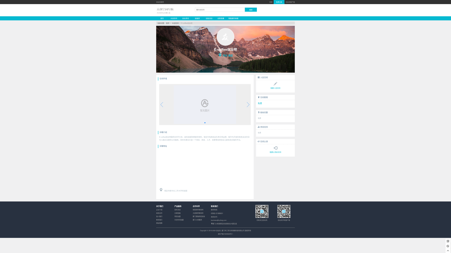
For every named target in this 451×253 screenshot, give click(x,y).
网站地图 (159, 223)
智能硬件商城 (233, 18)
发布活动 (177, 209)
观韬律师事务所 (198, 209)
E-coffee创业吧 (186, 23)
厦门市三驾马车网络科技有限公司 (233, 230)
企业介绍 (159, 209)
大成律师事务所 (198, 213)
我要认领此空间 (275, 152)
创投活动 (209, 18)
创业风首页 (160, 2)
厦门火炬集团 (197, 220)
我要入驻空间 (275, 88)
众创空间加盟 (179, 220)
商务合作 (159, 213)
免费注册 (279, 2)
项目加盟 (177, 216)
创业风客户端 (290, 2)
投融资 (197, 18)
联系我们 (159, 220)
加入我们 (159, 216)
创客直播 (221, 18)
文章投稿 (177, 213)
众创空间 (174, 18)
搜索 (251, 10)
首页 (162, 18)
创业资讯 (185, 18)
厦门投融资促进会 (199, 216)
